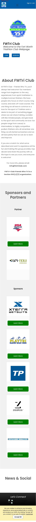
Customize (29, 514)
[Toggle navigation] (17, 5)
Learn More (18, 244)
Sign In (29, 3)
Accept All (17, 517)
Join (33, 3)
